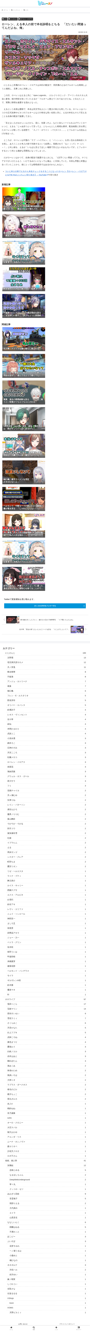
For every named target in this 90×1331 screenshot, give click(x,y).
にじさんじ (13, 19)
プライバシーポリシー (67, 1324)
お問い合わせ (23, 1324)
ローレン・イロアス (26, 19)
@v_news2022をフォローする (45, 606)
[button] (83, 694)
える (5, 19)
